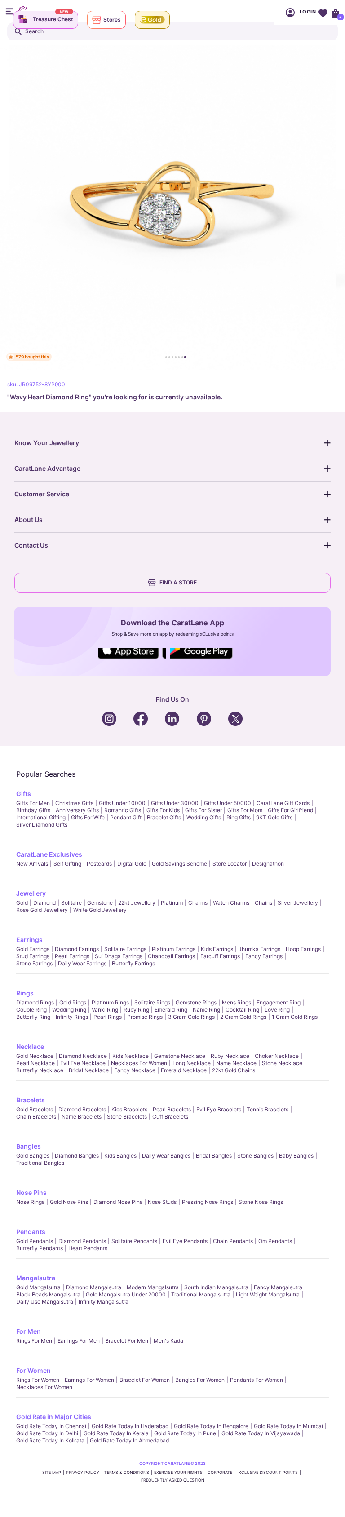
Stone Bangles (255, 1155)
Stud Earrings (32, 956)
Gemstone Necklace (179, 1056)
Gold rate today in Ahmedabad (129, 1440)
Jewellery (31, 893)
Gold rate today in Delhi (47, 1433)
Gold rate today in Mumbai (288, 1426)
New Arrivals (32, 863)
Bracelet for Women (144, 1379)
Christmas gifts (74, 803)
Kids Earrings (217, 949)
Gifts (23, 793)
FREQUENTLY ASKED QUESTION (172, 1479)
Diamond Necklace (83, 1056)
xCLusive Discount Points (268, 1472)
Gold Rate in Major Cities (53, 1416)
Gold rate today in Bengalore (211, 1426)
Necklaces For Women (139, 1063)
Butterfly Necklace (39, 1070)
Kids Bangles (120, 1155)
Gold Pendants (34, 1241)
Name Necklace (236, 1063)
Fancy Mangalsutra (278, 1287)
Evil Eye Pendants (185, 1241)
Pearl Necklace (35, 1063)
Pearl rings (107, 1016)
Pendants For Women (256, 1379)
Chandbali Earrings (171, 956)
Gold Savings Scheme (179, 863)
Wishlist (322, 12)
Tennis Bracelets (267, 1109)
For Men (28, 1331)
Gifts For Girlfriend (290, 810)
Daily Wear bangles (166, 1155)
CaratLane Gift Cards (283, 803)
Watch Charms (231, 902)
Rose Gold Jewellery (42, 910)
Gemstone (100, 902)
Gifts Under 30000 (175, 803)
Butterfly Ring (33, 1016)
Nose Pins (31, 1192)
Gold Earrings (32, 949)
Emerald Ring (171, 1009)
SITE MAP (51, 1472)
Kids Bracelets (129, 1109)
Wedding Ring (69, 1009)
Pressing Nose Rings (207, 1202)
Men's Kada (168, 1340)
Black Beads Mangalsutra (48, 1294)
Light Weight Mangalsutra (268, 1294)
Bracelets (30, 1100)
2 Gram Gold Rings (243, 1016)
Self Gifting (67, 863)
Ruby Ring (136, 1009)
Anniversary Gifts (77, 810)
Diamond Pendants (82, 1241)
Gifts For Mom (244, 810)
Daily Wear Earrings (82, 963)
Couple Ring (31, 1009)
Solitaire (71, 902)
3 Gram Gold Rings (191, 1016)
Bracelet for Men (126, 1340)
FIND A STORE (178, 582)
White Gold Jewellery (100, 910)
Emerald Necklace (184, 1070)
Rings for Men (34, 1340)
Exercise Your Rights (178, 1472)
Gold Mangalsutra (38, 1287)
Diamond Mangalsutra (93, 1287)
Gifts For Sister (203, 810)
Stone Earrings (34, 963)
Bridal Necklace (89, 1070)
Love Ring (277, 1009)
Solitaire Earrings (125, 949)
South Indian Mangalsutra (216, 1287)
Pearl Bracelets (172, 1109)
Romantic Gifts (122, 810)
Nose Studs (162, 1202)
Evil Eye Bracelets (218, 1109)
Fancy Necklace (134, 1070)
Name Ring (206, 1009)
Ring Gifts (238, 817)
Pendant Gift (126, 817)
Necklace (30, 1046)
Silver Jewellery (298, 902)
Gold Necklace (34, 1056)
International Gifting (41, 817)
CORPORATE (221, 1472)
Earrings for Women (89, 1379)
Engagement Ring (279, 1002)
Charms (198, 902)
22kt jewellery (136, 902)
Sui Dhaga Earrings (118, 956)
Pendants (30, 1231)
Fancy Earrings (264, 956)
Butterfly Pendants (39, 1248)
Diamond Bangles (77, 1155)
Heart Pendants (87, 1248)
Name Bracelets (82, 1116)
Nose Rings (30, 1202)
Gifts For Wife (88, 817)
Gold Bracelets (34, 1109)
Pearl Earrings (72, 956)
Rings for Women (37, 1379)
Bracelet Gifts (164, 817)
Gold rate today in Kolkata (50, 1440)
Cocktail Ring (242, 1009)
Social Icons (132, 659)
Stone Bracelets (127, 1116)
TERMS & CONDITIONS (126, 1472)
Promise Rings (145, 1016)
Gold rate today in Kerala (116, 1433)
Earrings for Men (79, 1340)
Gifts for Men (33, 803)
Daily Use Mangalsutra (44, 1301)
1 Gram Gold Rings (295, 1016)
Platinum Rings (110, 1002)
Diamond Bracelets (82, 1109)
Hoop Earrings (303, 949)
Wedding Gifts (203, 817)
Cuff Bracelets (170, 1116)
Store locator (229, 863)
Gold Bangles (32, 1155)
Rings (25, 993)
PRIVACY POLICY (82, 1472)
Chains (263, 902)
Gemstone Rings (196, 1002)
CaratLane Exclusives (49, 854)
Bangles (28, 1146)
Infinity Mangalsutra (103, 1301)
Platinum (172, 902)
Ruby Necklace (230, 1056)
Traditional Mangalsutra (200, 1294)
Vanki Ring (105, 1009)
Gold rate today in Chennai (51, 1426)
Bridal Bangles (214, 1155)
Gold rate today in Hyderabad (130, 1426)
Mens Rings (236, 1002)
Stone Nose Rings (261, 1202)
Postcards (99, 863)
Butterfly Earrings (133, 963)
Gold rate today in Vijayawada (260, 1433)
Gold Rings (72, 1002)
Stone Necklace (282, 1063)
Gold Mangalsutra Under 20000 (126, 1294)
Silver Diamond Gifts (41, 824)
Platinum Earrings (173, 949)
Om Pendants (275, 1241)
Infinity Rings (72, 1016)
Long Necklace (191, 1063)
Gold (22, 902)
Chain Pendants (233, 1241)
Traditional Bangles (40, 1162)
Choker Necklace (277, 1056)
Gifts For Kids (163, 810)
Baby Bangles (296, 1155)
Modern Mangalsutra (153, 1287)
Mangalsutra (35, 1278)
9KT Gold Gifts (274, 817)
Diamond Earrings (77, 949)
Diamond (44, 902)
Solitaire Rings (152, 1002)
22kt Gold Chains (233, 1070)
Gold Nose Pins (69, 1202)
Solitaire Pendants (134, 1241)
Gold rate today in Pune (185, 1433)
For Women (33, 1370)
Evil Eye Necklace (83, 1063)
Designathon (268, 863)
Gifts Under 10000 (122, 803)
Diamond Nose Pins (117, 1202)
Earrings (29, 939)
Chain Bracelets (36, 1116)
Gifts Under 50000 (227, 803)
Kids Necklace (130, 1056)
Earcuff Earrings (220, 956)
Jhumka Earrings (259, 949)
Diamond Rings (35, 1002)
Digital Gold (131, 863)
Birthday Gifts (33, 810)
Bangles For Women (200, 1379)
